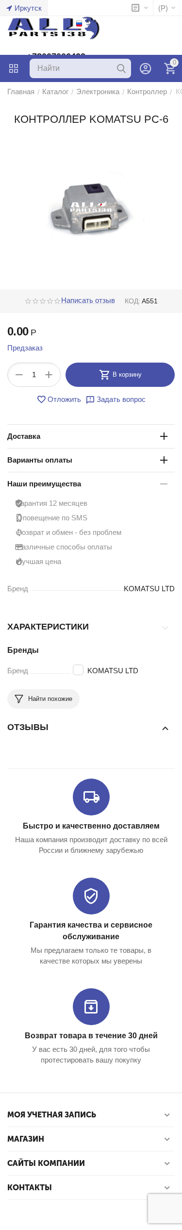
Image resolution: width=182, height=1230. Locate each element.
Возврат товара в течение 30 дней (91, 1035)
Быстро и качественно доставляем (91, 826)
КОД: (132, 301)
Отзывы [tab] (28, 727)
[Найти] (121, 68)
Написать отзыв (88, 300)
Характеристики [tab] (48, 627)
